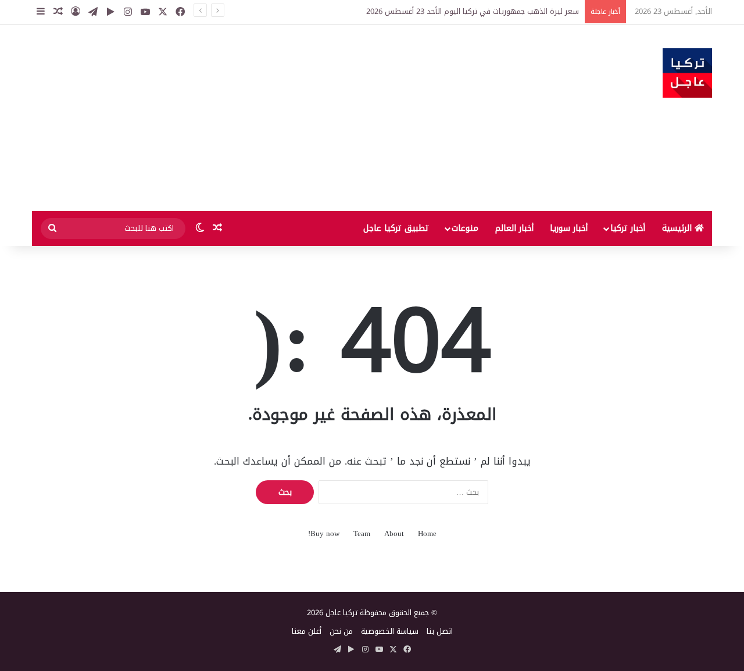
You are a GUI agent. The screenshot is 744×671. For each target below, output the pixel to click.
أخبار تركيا (627, 228)
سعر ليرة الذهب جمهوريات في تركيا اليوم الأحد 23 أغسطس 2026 (472, 11)
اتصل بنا (440, 631)
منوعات (465, 228)
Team (361, 533)
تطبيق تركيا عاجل (396, 228)
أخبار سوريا (569, 228)
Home (427, 533)
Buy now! (323, 533)
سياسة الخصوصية (390, 631)
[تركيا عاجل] (687, 73)
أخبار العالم (514, 228)
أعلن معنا (306, 631)
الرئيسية (678, 228)
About (394, 533)
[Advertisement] (256, 118)
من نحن (341, 631)
